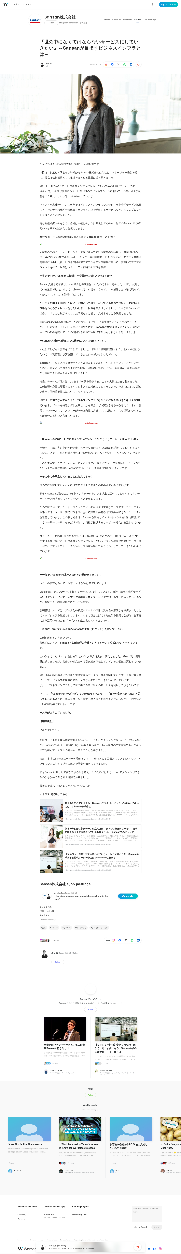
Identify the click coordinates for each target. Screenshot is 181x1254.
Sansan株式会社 (60, 17)
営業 (44, 927)
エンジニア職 (45, 906)
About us (116, 19)
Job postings (149, 19)
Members (127, 19)
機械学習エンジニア (48, 915)
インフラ (54, 927)
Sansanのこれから (90, 998)
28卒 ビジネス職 (47, 911)
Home (107, 19)
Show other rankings (89, 1110)
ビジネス (67, 927)
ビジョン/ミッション (100, 927)
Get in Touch (140, 1227)
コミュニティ (81, 927)
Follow (51, 23)
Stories (137, 19)
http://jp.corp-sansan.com (68, 23)
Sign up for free (168, 4)
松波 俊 (49, 63)
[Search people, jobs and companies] (152, 4)
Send (157, 1227)
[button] (27, 1206)
